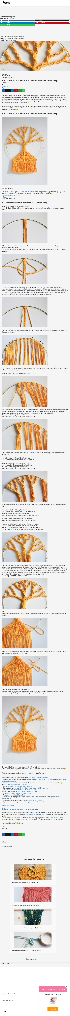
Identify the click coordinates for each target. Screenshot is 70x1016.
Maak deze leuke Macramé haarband (15, 784)
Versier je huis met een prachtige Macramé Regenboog (20, 790)
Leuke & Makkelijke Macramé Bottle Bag (39, 779)
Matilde (4, 74)
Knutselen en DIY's (9, 77)
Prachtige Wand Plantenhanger (35, 797)
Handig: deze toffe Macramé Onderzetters (17, 793)
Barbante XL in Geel (28, 192)
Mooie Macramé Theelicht (40, 778)
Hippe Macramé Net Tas (29, 791)
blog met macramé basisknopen (39, 108)
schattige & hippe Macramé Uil (21, 795)
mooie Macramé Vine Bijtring (33, 800)
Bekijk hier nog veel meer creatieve (20, 809)
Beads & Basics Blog (56, 818)
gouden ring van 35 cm (13, 195)
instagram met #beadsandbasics (34, 814)
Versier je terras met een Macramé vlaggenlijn (17, 786)
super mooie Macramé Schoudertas (49, 783)
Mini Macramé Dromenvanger (43, 802)
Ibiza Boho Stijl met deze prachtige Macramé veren (32, 788)
